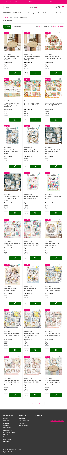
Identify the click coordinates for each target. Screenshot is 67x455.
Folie (57, 13)
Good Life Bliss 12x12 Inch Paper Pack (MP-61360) (32, 381)
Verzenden (6, 437)
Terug (6, 17)
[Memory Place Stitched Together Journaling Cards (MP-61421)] (12, 135)
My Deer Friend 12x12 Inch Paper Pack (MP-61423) (53, 104)
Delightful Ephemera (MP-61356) (53, 197)
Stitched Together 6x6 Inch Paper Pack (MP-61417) (52, 151)
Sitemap (5, 434)
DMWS (7, 452)
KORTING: (21, 13)
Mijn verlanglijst (23, 425)
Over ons (6, 420)
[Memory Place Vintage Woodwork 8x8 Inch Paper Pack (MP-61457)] (32, 42)
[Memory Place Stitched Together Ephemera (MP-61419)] (32, 135)
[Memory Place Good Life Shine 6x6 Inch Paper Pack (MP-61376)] (53, 274)
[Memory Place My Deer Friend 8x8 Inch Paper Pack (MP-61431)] (32, 88)
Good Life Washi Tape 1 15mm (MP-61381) (52, 244)
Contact (5, 418)
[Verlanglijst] (59, 7)
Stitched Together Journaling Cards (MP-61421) (11, 151)
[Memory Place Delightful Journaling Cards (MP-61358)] (32, 182)
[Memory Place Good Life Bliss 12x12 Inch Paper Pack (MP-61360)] (32, 366)
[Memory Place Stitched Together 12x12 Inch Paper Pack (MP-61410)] (12, 182)
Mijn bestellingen (24, 420)
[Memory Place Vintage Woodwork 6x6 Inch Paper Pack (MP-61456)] (12, 42)
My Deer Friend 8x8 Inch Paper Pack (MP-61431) (32, 104)
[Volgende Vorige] (42, 403)
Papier (34, 13)
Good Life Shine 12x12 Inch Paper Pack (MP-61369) (31, 335)
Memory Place (7, 54)
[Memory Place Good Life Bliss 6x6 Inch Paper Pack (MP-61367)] (53, 319)
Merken (16, 17)
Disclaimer (6, 423)
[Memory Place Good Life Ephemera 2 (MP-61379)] (32, 274)
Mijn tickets (22, 423)
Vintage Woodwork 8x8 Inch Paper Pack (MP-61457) (32, 58)
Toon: (37, 26)
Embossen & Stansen (43, 13)
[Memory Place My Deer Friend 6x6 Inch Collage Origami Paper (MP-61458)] (12, 88)
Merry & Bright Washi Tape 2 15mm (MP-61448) (53, 57)
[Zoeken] (24, 7)
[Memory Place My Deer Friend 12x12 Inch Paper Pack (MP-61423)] (53, 88)
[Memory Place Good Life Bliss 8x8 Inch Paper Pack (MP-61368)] (12, 366)
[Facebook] (51, 417)
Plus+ (12, 452)
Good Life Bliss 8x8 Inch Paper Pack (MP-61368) (11, 381)
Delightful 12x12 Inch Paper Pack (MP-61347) (31, 244)
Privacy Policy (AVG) (9, 432)
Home (10, 17)
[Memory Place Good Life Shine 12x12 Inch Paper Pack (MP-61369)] (32, 319)
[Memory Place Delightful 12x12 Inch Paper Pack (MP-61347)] (32, 229)
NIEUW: (14, 13)
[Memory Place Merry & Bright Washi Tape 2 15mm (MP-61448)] (53, 42)
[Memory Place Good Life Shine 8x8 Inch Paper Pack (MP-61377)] (12, 319)
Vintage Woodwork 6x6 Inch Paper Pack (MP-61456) (11, 58)
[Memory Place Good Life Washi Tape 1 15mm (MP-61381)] (53, 229)
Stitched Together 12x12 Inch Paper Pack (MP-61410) (12, 198)
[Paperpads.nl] (33, 7)
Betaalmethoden (8, 430)
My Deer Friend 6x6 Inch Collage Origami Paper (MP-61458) (11, 104)
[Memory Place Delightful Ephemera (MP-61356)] (53, 182)
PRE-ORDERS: (7, 13)
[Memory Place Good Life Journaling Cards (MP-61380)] (12, 274)
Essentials (28, 13)
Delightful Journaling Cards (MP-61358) (31, 197)
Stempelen (63, 13)
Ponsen (53, 13)
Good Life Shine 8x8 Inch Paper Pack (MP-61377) (12, 334)
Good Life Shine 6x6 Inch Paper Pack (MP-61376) (53, 289)
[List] (33, 26)
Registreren (22, 418)
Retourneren (7, 439)
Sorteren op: (48, 26)
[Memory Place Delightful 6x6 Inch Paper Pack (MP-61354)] (12, 229)
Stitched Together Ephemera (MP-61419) (31, 150)
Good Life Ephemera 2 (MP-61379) (31, 289)
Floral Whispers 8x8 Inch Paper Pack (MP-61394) (53, 381)
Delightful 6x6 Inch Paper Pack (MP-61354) (12, 244)
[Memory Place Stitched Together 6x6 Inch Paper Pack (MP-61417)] (53, 135)
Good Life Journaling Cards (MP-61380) (10, 289)
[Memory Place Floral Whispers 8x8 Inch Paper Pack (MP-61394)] (53, 366)
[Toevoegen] (15, 73)
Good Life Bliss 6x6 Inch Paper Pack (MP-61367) (52, 334)
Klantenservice (59, 2)
